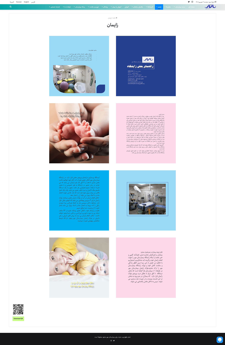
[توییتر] (189, 2)
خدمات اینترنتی (55, 7)
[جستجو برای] (10, 7)
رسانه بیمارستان (80, 7)
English (26, 2)
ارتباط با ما (67, 7)
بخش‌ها (168, 7)
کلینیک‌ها (150, 7)
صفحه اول (191, 7)
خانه (114, 18)
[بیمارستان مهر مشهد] (210, 7)
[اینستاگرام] (192, 2)
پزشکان (105, 7)
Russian (19, 2)
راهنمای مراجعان (138, 7)
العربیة (12, 2)
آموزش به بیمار (116, 7)
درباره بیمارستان (180, 7)
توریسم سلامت (94, 7)
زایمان (159, 7)
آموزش (127, 7)
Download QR (18, 319)
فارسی (33, 2)
